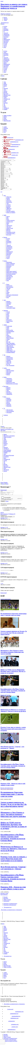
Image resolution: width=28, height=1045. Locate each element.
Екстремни (6, 40)
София (5, 126)
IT (4, 446)
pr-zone (5, 44)
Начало (5, 17)
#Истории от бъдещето (9, 435)
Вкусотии (5, 93)
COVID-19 (6, 108)
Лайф (4, 439)
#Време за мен (6, 95)
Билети (5, 119)
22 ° (1, 191)
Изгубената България (8, 455)
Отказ (4, 430)
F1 (4, 31)
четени (2, 599)
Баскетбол (5, 30)
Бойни (5, 38)
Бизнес (5, 442)
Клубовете (6, 456)
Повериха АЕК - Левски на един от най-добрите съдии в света (13, 784)
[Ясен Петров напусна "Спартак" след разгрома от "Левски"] (10, 742)
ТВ (4, 104)
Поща (4, 118)
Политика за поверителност (10, 903)
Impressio (5, 447)
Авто (4, 89)
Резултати (5, 36)
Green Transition (7, 450)
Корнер (6, 18)
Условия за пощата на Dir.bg (10, 1041)
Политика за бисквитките (9, 904)
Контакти (5, 898)
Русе (4, 132)
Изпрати (3, 501)
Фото (4, 47)
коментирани (7, 599)
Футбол (5, 26)
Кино (4, 101)
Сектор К (5, 33)
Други (5, 46)
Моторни (5, 42)
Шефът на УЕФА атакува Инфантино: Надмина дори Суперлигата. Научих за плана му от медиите (13, 671)
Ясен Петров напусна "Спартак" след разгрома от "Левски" (12, 747)
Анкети (5, 91)
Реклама (5, 897)
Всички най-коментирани (7, 788)
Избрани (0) (12, 514)
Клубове (5, 102)
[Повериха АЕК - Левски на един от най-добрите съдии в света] (10, 779)
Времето (5, 96)
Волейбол (5, 29)
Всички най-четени (5, 695)
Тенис (5, 20)
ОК (1, 430)
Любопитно (6, 34)
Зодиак (5, 100)
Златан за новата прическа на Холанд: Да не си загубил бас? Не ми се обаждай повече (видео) (14, 632)
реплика (3, 518)
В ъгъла (5, 43)
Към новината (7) (5, 514)
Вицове (5, 92)
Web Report (6, 469)
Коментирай (4, 490)
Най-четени (3, 789)
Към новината (4, 894)
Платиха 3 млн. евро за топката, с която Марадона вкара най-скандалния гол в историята (13, 729)
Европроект (6, 901)
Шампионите (6, 39)
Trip (4, 105)
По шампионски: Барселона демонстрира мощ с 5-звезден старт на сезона (14, 614)
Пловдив (5, 128)
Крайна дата (10, 429)
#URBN (5, 109)
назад (2, 1)
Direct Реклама (7, 120)
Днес (4, 438)
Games (5, 97)
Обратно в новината (6, 13)
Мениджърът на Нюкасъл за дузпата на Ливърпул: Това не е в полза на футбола (13, 710)
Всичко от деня (4, 893)
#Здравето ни (6, 99)
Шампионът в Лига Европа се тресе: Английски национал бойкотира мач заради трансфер (12, 652)
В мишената (6, 35)
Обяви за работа (7, 115)
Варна (4, 129)
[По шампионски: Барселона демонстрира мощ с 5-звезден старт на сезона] (10, 609)
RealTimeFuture (7, 451)
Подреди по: (4, 515)
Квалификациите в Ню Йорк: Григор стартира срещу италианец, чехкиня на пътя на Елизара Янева (13, 690)
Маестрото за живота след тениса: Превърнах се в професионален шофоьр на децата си (14, 6)
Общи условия (7, 899)
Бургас (5, 130)
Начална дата (4, 429)
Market (5, 116)
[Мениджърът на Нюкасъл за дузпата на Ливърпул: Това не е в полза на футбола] (10, 705)
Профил (6, 482)
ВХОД (2, 512)
